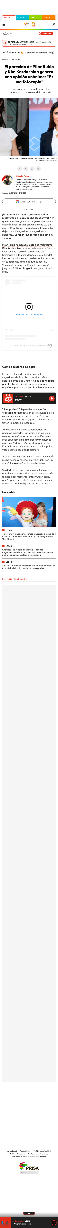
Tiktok (17, 1096)
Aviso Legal (12, 1151)
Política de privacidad (42, 1151)
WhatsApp (32, 168)
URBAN (47, 18)
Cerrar (53, 42)
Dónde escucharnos (38, 1157)
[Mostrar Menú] (4, 24)
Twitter (25, 168)
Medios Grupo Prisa (29, 1173)
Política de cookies (17, 1154)
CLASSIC (20, 18)
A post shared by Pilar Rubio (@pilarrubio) (29, 345)
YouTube (23, 1096)
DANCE (34, 18)
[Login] (54, 24)
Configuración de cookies (38, 1154)
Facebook (19, 168)
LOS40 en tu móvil (19, 1157)
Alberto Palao (22, 176)
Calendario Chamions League (40, 52)
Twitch (40, 1096)
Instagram (12, 1096)
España (6, 34)
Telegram (38, 168)
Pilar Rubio (7, 579)
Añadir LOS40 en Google (31, 201)
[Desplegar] (29, 1213)
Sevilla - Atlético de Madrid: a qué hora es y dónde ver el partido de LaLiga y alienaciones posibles (28, 566)
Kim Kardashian (21, 579)
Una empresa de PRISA (29, 1166)
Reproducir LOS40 (52, 398)
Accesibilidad (25, 1151)
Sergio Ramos (30, 268)
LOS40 (7, 18)
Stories (46, 1096)
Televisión (15, 59)
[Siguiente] (53, 52)
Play (54, 1222)
